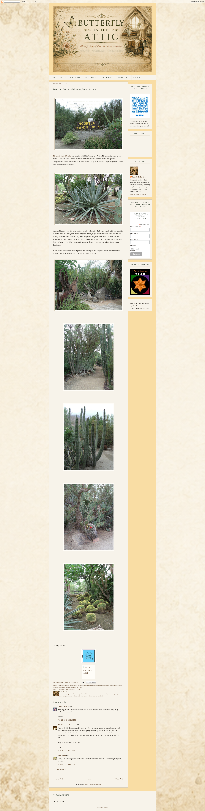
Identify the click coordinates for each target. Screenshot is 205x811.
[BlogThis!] (89, 682)
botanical (60, 685)
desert (100, 685)
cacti (75, 685)
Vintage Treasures (90, 78)
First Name (134, 233)
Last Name (134, 239)
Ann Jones (62, 755)
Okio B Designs (63, 706)
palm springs (57, 687)
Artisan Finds (74, 78)
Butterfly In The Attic (139, 177)
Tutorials (119, 78)
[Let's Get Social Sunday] (88, 656)
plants (63, 687)
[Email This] (87, 682)
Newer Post (59, 779)
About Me (62, 78)
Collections (107, 78)
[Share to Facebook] (93, 682)
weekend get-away (76, 687)
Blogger (106, 807)
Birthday (133, 245)
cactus (79, 685)
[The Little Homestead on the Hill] (88, 672)
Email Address (135, 227)
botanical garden (69, 685)
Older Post (119, 779)
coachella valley (93, 685)
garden (104, 685)
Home (53, 78)
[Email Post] (82, 682)
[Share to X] (91, 682)
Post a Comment (61, 769)
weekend (67, 687)
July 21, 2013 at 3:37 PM (66, 750)
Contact (136, 78)
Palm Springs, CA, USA (73, 689)
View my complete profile (138, 194)
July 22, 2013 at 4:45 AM (66, 764)
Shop (128, 78)
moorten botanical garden (114, 685)
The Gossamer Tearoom (66, 725)
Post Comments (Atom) (93, 784)
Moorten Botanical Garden (62, 156)
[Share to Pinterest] (95, 682)
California (85, 685)
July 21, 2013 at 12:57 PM (67, 720)
